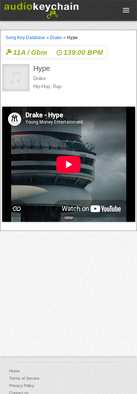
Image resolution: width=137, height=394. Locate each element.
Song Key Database (25, 37)
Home (14, 371)
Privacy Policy (21, 385)
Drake (56, 37)
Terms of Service (24, 378)
